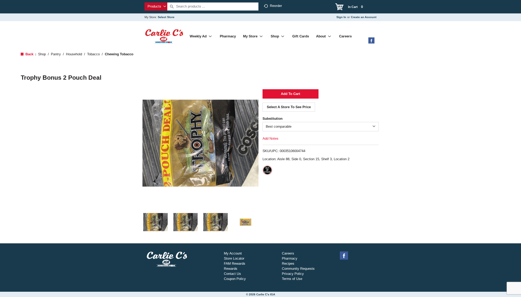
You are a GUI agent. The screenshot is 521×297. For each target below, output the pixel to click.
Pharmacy (289, 258)
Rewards (230, 269)
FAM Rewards (234, 263)
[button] (155, 222)
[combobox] (155, 6)
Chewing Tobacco (119, 54)
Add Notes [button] (270, 138)
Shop (42, 54)
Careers (288, 253)
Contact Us (232, 274)
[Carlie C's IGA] (164, 36)
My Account (233, 253)
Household (74, 54)
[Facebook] (371, 42)
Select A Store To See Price (289, 107)
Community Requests (298, 269)
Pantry (56, 54)
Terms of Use (292, 279)
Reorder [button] (276, 6)
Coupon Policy (235, 279)
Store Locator (234, 258)
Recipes (288, 263)
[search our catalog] (171, 6)
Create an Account (364, 17)
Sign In (341, 17)
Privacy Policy (293, 274)
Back (28, 54)
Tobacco (93, 54)
